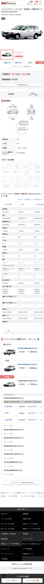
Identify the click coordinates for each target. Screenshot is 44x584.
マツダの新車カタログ (18, 493)
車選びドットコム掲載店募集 (22, 564)
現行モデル (18, 63)
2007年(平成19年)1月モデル (28, 364)
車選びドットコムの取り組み (32, 529)
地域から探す (27, 519)
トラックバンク (27, 539)
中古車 (3, 496)
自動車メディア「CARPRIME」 (10, 544)
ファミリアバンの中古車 (27, 496)
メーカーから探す (6, 519)
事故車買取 (4, 539)
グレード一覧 (8, 426)
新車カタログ (5, 493)
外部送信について (28, 554)
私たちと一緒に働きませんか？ (32, 544)
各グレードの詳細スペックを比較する (29, 199)
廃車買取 (25, 534)
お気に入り (4, 514)
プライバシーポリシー (7, 554)
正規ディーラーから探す (30, 524)
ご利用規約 (4, 559)
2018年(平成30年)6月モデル (28, 348)
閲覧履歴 (25, 514)
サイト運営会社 (27, 549)
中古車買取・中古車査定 (8, 534)
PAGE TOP (21, 509)
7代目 (30, 63)
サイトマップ (5, 549)
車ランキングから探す (7, 529)
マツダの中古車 (12, 496)
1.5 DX (22, 204)
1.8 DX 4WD (8, 204)
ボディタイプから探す (7, 524)
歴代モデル (7, 63)
